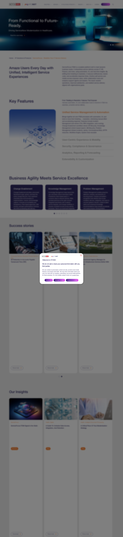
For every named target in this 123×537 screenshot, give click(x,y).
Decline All (48, 280)
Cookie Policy (75, 275)
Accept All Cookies (72, 280)
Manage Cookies (59, 280)
